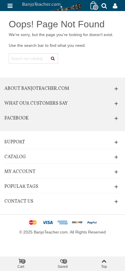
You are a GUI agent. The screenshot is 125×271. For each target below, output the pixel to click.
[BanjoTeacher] (51, 5)
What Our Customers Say (36, 103)
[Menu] (9, 5)
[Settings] (115, 5)
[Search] (104, 5)
